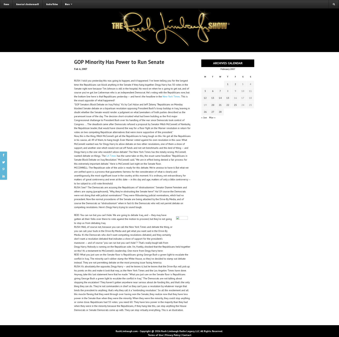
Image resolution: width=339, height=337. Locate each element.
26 (205, 111)
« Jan (204, 117)
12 (205, 98)
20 (212, 105)
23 (235, 105)
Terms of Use (155, 335)
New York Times (171, 96)
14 (220, 98)
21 (220, 105)
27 (212, 111)
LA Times (111, 155)
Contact (186, 335)
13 (212, 98)
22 (227, 105)
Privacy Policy (172, 335)
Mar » (212, 117)
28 (220, 111)
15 (227, 98)
